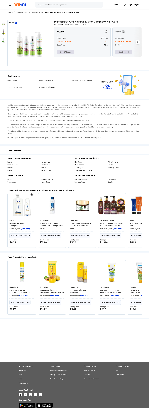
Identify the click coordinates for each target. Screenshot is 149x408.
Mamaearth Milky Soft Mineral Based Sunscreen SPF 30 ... (110, 291)
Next (138, 42)
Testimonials (23, 383)
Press (20, 375)
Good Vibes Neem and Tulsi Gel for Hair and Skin (82, 224)
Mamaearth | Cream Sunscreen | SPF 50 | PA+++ (52, 291)
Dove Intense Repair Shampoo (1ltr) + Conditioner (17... (18, 224)
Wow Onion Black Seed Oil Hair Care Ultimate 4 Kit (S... (111, 224)
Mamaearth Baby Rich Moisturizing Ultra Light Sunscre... (19, 291)
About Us (22, 370)
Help (116, 5)
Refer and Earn (89, 370)
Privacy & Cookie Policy (58, 375)
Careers (87, 375)
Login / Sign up (134, 5)
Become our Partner (91, 379)
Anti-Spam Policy (56, 379)
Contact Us (120, 375)
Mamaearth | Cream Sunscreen (78, 291)
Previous (12, 221)
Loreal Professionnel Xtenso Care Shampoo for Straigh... (51, 224)
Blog (20, 379)
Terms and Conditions (58, 370)
